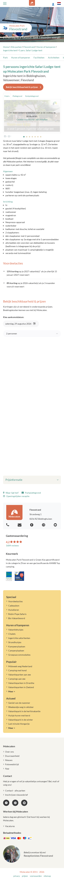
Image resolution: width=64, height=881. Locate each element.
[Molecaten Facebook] (32, 525)
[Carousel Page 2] (26, 136)
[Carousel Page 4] (32, 136)
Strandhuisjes (14, 642)
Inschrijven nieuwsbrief (16, 794)
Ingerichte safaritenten (19, 638)
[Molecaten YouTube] (24, 803)
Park (5, 57)
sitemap (47, 876)
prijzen (25, 876)
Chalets (12, 633)
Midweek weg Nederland (20, 666)
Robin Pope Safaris (17, 614)
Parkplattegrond (33, 492)
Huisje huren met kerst (19, 715)
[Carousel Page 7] (40, 136)
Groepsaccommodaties (19, 654)
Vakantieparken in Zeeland (21, 687)
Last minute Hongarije (19, 723)
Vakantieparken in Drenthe (21, 683)
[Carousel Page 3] (29, 136)
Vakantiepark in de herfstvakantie (24, 711)
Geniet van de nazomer (19, 702)
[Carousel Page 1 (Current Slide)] (24, 136)
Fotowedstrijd (12, 764)
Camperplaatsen (16, 650)
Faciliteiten (39, 57)
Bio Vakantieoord (16, 618)
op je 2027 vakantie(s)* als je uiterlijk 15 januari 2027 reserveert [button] (32, 273)
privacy (16, 876)
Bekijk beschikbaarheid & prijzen (22, 87)
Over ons (9, 751)
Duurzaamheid (12, 756)
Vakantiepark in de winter (20, 719)
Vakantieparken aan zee (19, 674)
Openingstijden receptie (17, 496)
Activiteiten (53, 57)
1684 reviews (12, 545)
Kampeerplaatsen (16, 646)
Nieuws (8, 760)
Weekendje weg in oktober (21, 707)
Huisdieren (13, 609)
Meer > (11, 691)
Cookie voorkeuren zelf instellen (32, 119)
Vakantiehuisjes (15, 629)
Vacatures (10, 826)
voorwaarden (36, 876)
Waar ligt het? (12, 492)
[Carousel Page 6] (38, 136)
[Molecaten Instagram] (44, 525)
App (7, 768)
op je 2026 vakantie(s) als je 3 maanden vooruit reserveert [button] (31, 285)
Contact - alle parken (15, 790)
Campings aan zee (16, 678)
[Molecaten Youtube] (56, 525)
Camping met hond (17, 670)
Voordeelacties (15, 601)
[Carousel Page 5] (35, 136)
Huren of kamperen (20, 57)
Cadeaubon (13, 605)
